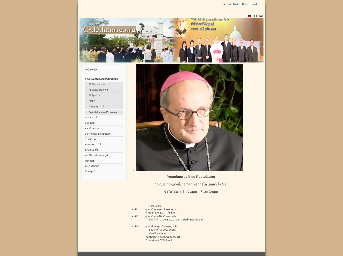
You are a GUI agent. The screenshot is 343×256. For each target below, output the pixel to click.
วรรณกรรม (90, 139)
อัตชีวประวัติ (91, 117)
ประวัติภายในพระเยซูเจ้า (97, 155)
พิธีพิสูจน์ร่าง (95, 95)
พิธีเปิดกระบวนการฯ (98, 84)
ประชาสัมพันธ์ (92, 166)
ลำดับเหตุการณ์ (96, 106)
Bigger (236, 4)
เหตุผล (92, 101)
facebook (90, 160)
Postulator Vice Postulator (103, 112)
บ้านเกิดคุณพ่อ (92, 128)
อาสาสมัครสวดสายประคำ (98, 133)
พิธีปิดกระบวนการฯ (98, 90)
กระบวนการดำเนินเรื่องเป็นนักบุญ (101, 79)
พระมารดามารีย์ (93, 144)
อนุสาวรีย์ (90, 123)
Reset (245, 4)
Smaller (255, 4)
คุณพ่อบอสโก (92, 150)
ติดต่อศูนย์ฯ (90, 171)
